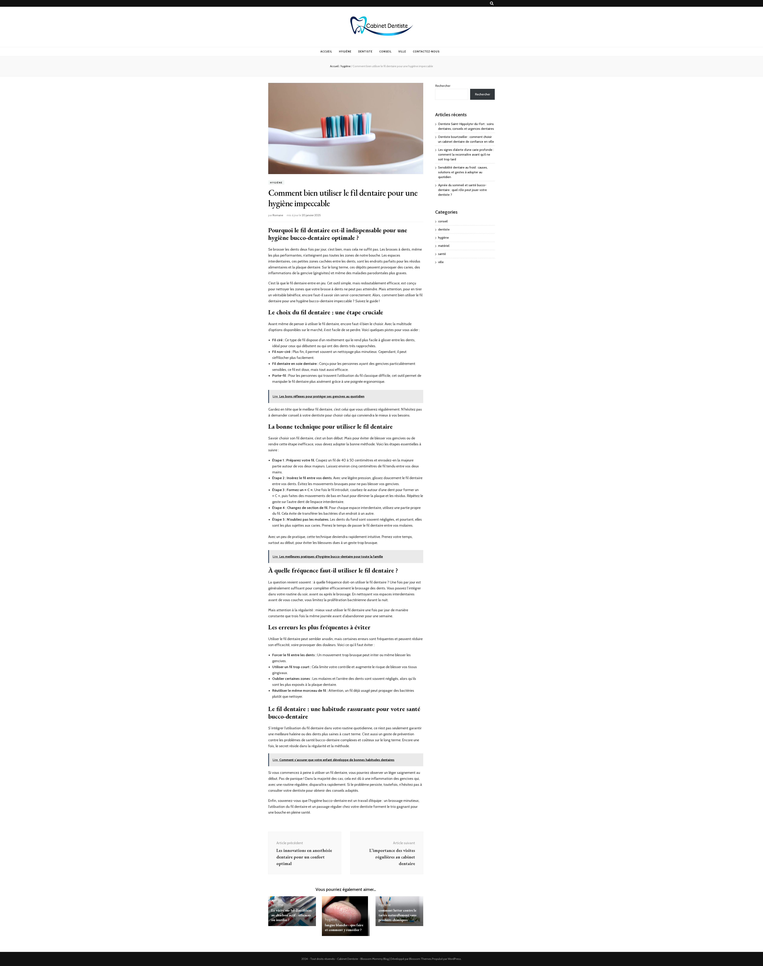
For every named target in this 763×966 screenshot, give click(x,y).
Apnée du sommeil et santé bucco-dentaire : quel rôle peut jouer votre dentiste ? (462, 190)
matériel (443, 246)
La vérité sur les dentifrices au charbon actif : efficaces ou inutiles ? (291, 915)
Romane (278, 215)
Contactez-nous (426, 51)
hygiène (345, 51)
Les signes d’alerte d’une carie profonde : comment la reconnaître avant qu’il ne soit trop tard (466, 154)
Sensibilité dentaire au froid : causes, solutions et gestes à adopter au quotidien (463, 172)
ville (402, 51)
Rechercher (442, 86)
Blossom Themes (420, 959)
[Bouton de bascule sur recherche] (492, 3)
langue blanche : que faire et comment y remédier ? (344, 927)
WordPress (454, 959)
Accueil (326, 51)
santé (442, 254)
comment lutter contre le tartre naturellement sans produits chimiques (397, 915)
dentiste (365, 51)
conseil (385, 51)
